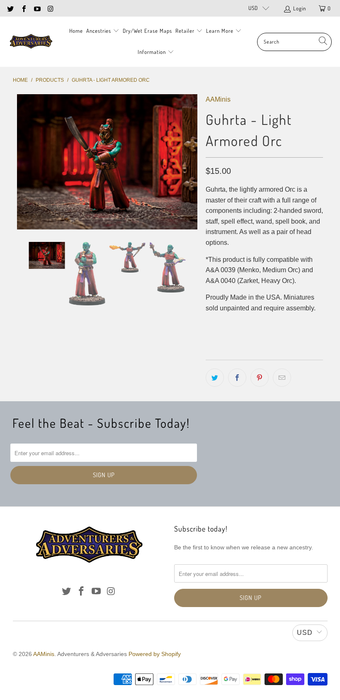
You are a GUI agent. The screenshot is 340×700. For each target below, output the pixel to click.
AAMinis (218, 99)
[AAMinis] (31, 42)
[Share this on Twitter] (215, 377)
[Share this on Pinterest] (259, 377)
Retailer (185, 30)
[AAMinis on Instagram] (50, 8)
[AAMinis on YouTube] (37, 8)
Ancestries (99, 30)
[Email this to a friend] (282, 377)
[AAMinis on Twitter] (10, 8)
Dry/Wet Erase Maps (147, 30)
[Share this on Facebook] (237, 377)
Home (76, 30)
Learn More (220, 30)
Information (153, 52)
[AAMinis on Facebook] (23, 8)
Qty (210, 325)
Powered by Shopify (155, 654)
